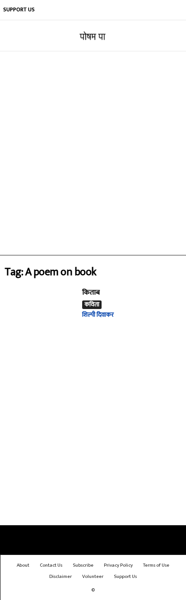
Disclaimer (60, 577)
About (23, 565)
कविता (91, 304)
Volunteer (92, 577)
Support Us (19, 9)
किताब (91, 292)
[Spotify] (149, 10)
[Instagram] (108, 10)
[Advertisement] (93, 153)
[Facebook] (94, 10)
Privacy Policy (118, 565)
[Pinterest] (135, 10)
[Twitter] (162, 10)
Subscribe (83, 565)
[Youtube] (176, 10)
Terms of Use (156, 565)
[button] (172, 36)
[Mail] (121, 10)
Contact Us (51, 565)
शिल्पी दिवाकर (98, 314)
